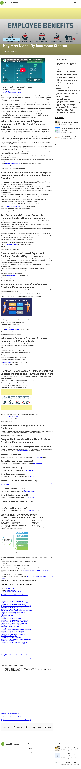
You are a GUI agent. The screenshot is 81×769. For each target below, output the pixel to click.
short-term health (38, 457)
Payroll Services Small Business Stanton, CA (13, 634)
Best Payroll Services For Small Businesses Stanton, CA (16, 610)
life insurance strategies (12, 329)
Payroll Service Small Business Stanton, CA (13, 612)
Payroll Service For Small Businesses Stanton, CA (14, 595)
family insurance (37, 463)
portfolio (31, 510)
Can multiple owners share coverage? (67, 98)
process (32, 476)
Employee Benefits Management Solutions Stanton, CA (16, 629)
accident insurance (11, 275)
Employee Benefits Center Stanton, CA (11, 609)
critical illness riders (13, 416)
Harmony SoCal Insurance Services (11, 92)
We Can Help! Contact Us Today (65, 110)
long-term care (30, 497)
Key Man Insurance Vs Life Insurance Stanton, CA (14, 603)
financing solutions (29, 491)
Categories (77, 2)
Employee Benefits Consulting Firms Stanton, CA (14, 633)
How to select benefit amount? (65, 109)
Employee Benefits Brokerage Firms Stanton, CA (14, 604)
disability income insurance (12, 206)
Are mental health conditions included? (67, 107)
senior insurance (28, 470)
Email (49, 727)
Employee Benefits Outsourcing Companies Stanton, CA (16, 606)
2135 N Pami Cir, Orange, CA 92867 (32, 570)
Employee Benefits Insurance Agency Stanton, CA (14, 620)
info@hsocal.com (10, 590)
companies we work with (11, 244)
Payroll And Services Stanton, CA (10, 626)
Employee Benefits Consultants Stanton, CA (13, 631)
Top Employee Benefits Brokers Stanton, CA (13, 644)
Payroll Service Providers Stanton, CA (11, 607)
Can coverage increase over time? (66, 104)
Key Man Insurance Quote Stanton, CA (11, 614)
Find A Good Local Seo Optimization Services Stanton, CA (17, 658)
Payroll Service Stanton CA (11, 39)
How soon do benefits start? (64, 96)
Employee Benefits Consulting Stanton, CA (12, 625)
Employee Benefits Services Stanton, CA (12, 601)
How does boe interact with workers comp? (68, 102)
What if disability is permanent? (65, 106)
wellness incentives (34, 504)
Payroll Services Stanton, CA (9, 615)
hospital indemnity (23, 450)
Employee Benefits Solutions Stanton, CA (12, 637)
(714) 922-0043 (6, 91)
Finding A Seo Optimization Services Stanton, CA (14, 655)
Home (68, 2)
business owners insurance (12, 163)
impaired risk (7, 362)
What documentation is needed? (65, 101)
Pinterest (38, 727)
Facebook (19, 727)
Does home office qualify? (64, 99)
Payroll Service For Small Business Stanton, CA (14, 621)
